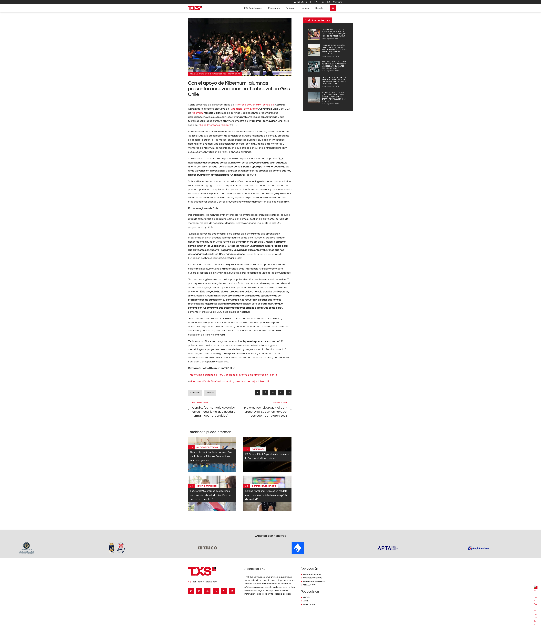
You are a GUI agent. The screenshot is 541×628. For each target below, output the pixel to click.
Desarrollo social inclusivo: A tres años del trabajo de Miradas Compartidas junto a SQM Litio (211, 456)
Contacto (337, 2)
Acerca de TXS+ (323, 2)
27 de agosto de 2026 (330, 56)
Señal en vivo (309, 585)
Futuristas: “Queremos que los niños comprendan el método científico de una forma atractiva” (210, 495)
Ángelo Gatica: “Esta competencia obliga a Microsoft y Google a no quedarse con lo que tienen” (334, 65)
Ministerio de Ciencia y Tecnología (254, 104)
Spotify (306, 597)
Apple (305, 601)
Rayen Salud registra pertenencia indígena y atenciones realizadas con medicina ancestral (334, 80)
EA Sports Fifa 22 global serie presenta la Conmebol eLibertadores (267, 456)
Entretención (203, 74)
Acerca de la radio (312, 574)
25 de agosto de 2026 (330, 71)
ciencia (210, 392)
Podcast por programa (314, 581)
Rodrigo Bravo (234, 74)
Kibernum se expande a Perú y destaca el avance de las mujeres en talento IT (235, 374)
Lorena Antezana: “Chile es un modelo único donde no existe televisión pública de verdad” (267, 495)
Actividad (195, 392)
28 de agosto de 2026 (330, 39)
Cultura (200, 447)
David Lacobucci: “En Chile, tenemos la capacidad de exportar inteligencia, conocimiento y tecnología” (334, 33)
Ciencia (193, 74)
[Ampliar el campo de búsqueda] (333, 8)
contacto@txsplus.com (205, 582)
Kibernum (197, 113)
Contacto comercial (312, 578)
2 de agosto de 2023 (218, 74)
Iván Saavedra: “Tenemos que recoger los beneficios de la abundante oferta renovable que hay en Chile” (334, 97)
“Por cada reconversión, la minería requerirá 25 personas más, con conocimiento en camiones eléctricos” (334, 49)
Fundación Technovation (244, 108)
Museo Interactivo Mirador (214, 125)
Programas (270, 486)
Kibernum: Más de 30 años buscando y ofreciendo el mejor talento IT (229, 381)
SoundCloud (309, 604)
